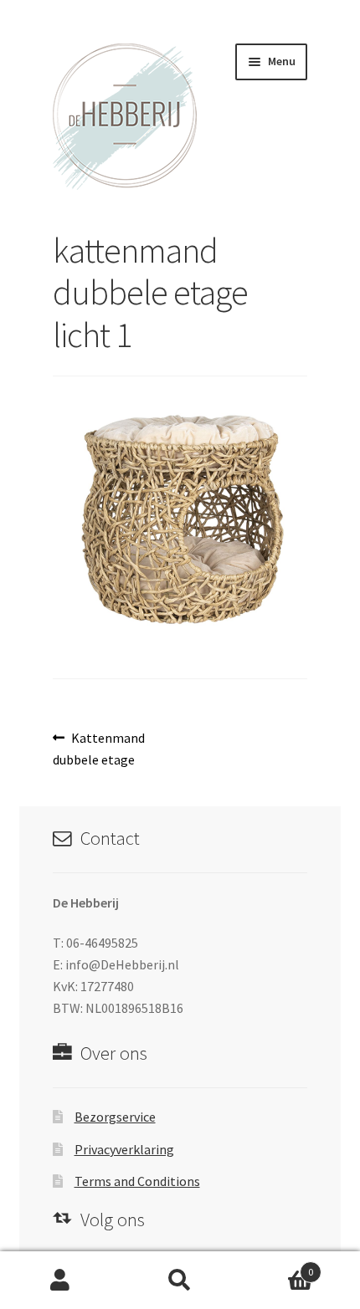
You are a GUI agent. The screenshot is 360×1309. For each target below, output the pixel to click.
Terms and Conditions (137, 1181)
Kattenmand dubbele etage (99, 748)
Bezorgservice (115, 1116)
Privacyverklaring (124, 1149)
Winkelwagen (277, 1266)
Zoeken (179, 1280)
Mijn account (60, 1280)
